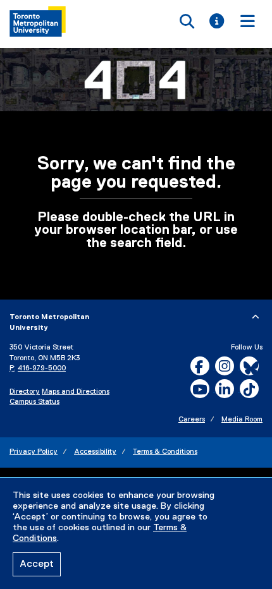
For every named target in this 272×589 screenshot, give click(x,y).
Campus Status (34, 402)
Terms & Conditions (165, 452)
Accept (37, 564)
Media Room (242, 419)
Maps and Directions (75, 392)
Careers (191, 419)
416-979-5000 (42, 368)
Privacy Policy (33, 452)
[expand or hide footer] (256, 317)
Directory (24, 392)
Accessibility (95, 452)
